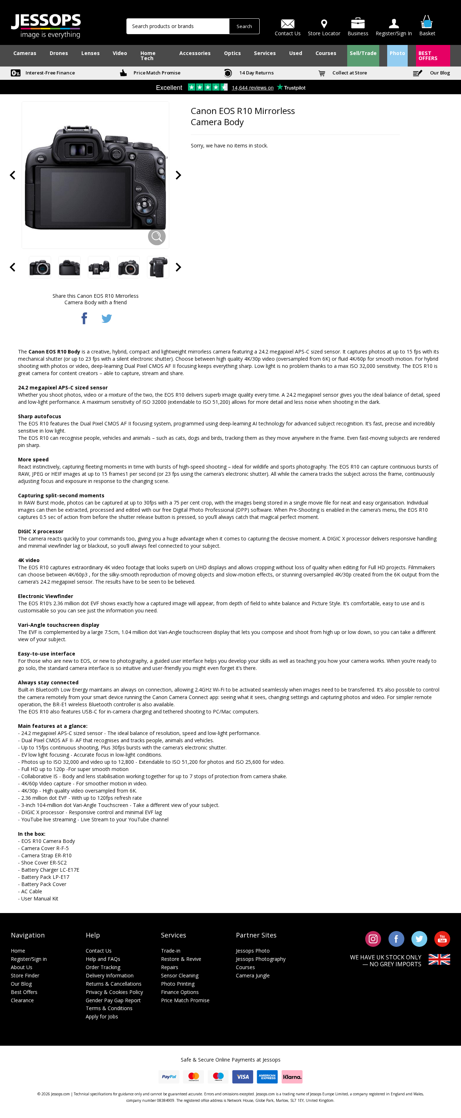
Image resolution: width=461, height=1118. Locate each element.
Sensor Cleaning (179, 975)
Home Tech (148, 55)
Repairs (169, 967)
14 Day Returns (256, 72)
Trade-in (170, 950)
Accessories (195, 53)
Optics (232, 53)
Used (295, 53)
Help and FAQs (103, 958)
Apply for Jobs (102, 1016)
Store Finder (25, 975)
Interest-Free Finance (49, 72)
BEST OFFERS (428, 55)
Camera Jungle (253, 975)
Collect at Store (349, 72)
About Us (21, 967)
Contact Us (99, 950)
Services (265, 53)
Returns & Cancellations (114, 983)
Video (120, 53)
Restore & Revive (181, 958)
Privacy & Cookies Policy (114, 992)
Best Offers (24, 992)
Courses (325, 53)
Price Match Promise (156, 72)
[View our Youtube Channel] (442, 938)
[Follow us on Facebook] (396, 938)
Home (18, 950)
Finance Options (180, 992)
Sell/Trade (363, 53)
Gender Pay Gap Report (113, 1000)
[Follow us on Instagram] (373, 938)
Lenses (90, 53)
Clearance (22, 1000)
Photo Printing (177, 983)
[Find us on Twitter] (419, 938)
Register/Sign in (29, 958)
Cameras (24, 53)
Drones (59, 53)
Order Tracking (103, 967)
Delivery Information (110, 975)
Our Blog (439, 72)
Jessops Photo (253, 950)
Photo (397, 53)
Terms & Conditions (109, 1008)
